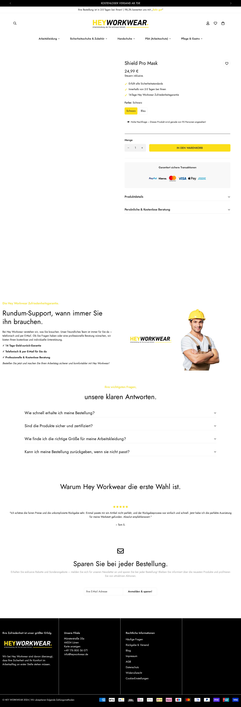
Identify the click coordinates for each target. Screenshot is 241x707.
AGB (128, 662)
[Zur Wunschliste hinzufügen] (226, 63)
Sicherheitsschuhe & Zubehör (87, 39)
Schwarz (131, 111)
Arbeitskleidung (48, 39)
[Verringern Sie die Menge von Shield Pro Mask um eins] (128, 147)
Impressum (131, 656)
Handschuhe (125, 39)
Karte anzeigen (72, 646)
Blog (128, 650)
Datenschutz (132, 667)
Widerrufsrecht (134, 673)
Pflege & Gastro (190, 39)
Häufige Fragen (134, 639)
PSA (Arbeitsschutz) (156, 39)
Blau (143, 111)
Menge (129, 140)
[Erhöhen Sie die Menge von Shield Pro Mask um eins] (142, 147)
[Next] (230, 3)
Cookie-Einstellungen (137, 678)
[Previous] (10, 3)
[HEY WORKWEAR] (121, 23)
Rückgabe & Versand (137, 645)
